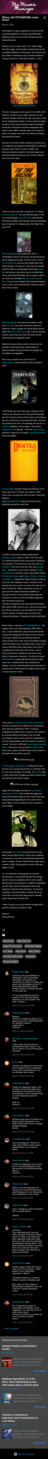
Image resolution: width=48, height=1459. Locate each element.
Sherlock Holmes (9, 558)
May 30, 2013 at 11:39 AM (23, 1132)
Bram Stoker (8, 941)
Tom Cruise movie (19, 332)
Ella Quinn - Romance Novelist (25, 1038)
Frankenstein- (8, 362)
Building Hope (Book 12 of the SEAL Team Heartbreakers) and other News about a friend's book (20, 1382)
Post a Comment (12, 1328)
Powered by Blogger (25, 1454)
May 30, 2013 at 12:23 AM (23, 1005)
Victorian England (10, 961)
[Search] (44, 5)
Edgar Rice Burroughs (12, 946)
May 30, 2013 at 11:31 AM (23, 1108)
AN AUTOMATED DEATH (24, 106)
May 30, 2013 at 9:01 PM (22, 1198)
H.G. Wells (7, 951)
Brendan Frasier (36, 747)
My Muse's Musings (24, 7)
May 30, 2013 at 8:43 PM (22, 1176)
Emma (15, 1062)
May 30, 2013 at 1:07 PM (22, 1153)
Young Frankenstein (36, 433)
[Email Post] (3, 936)
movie (38, 772)
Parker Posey (38, 429)
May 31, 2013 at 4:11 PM (22, 1256)
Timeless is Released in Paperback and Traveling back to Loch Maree (20, 1418)
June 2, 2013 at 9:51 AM (22, 1322)
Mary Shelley (34, 951)
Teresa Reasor (18, 1013)
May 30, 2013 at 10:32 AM (23, 1055)
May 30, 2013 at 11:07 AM (23, 1076)
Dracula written (8, 489)
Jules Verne (20, 951)
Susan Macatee (18, 1139)
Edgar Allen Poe (23, 941)
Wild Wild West (8, 659)
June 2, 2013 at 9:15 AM (22, 1294)
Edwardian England (33, 946)
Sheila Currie (17, 1184)
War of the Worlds (9, 322)
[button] (44, 18)
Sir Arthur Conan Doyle (12, 956)
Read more (40, 1371)
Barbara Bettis (18, 972)
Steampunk (30, 956)
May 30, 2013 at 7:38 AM (22, 1031)
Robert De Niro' (8, 429)
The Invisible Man (9, 263)
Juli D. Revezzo (19, 1263)
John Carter (17, 852)
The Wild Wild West (32, 625)
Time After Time (25, 218)
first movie (10, 325)
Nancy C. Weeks (19, 1226)
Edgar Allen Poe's (13, 501)
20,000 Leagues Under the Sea (15, 766)
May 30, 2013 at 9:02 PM (22, 1219)
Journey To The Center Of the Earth (29, 723)
